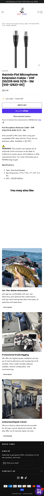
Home (3, 24)
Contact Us (8, 471)
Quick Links (8, 444)
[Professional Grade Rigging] (22, 332)
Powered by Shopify (27, 493)
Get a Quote (7, 374)
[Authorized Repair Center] (22, 399)
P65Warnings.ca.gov (10, 159)
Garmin (5, 71)
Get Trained (7, 307)
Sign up (6, 451)
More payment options (22, 116)
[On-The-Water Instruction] (22, 267)
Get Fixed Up (7, 436)
